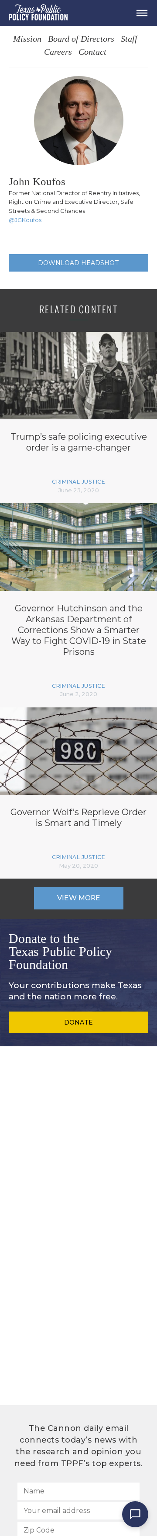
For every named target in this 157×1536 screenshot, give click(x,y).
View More (78, 898)
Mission (27, 39)
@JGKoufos (25, 219)
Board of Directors (81, 39)
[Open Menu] (142, 13)
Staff (129, 39)
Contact (92, 52)
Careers (58, 52)
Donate (78, 1022)
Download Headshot (78, 263)
